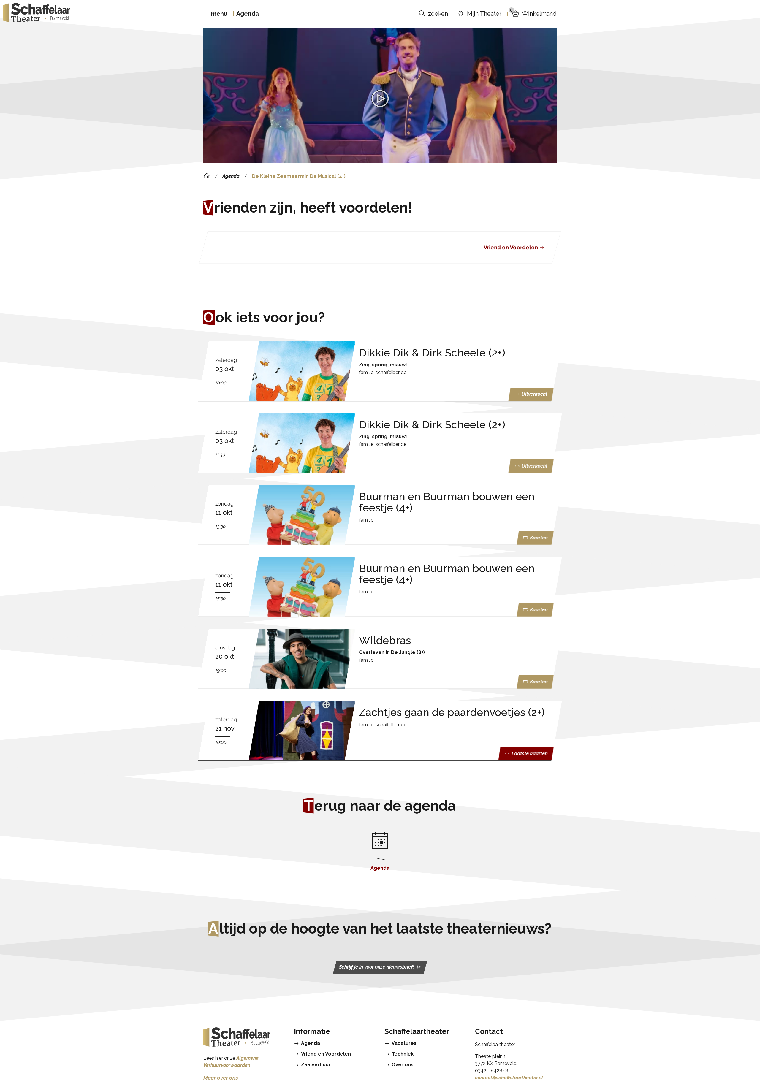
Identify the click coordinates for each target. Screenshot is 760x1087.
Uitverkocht (534, 394)
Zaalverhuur (316, 1064)
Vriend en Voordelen (326, 1054)
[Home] (206, 176)
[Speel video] (380, 98)
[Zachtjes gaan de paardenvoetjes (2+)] (380, 730)
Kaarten (538, 538)
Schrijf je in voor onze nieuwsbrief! (376, 967)
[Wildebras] (380, 659)
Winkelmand (533, 13)
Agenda (247, 14)
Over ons (403, 1064)
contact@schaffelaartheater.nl (509, 1077)
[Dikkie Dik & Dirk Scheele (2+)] (380, 371)
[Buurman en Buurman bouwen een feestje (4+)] (380, 515)
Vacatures (404, 1043)
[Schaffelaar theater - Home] (36, 13)
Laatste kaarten (529, 754)
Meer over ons (220, 1078)
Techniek (403, 1054)
